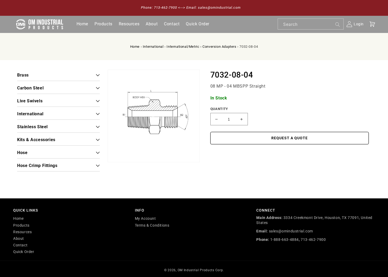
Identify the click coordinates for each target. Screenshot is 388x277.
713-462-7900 (313, 239)
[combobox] (310, 24)
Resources (22, 232)
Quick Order (23, 252)
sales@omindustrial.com (291, 231)
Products (21, 225)
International (153, 47)
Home (135, 47)
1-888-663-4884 (284, 239)
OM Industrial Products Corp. (201, 270)
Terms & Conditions (152, 225)
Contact (20, 245)
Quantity (219, 109)
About (18, 238)
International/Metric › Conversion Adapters (201, 47)
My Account (145, 218)
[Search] (337, 24)
